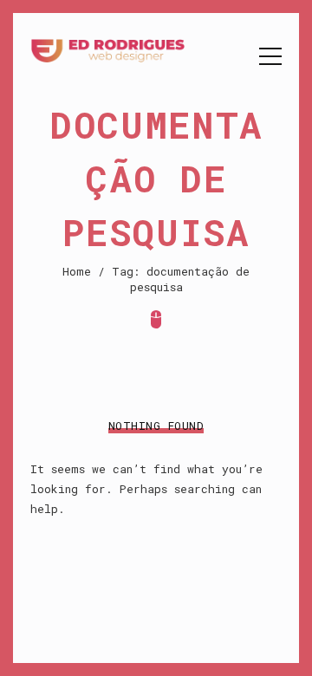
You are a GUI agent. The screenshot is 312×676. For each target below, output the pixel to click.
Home (76, 271)
